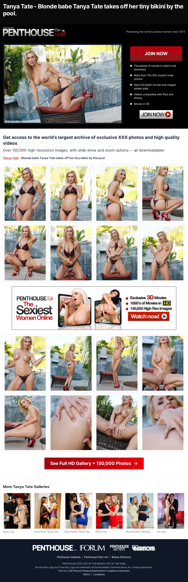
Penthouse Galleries (68, 557)
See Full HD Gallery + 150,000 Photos (94, 463)
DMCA (86, 574)
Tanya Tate (11, 158)
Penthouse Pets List (96, 557)
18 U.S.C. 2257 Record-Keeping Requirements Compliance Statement (94, 570)
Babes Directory (121, 557)
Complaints (99, 574)
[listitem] (25, 194)
